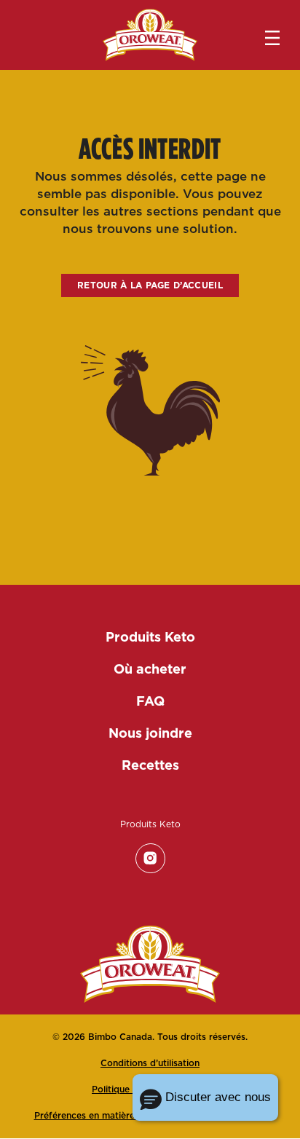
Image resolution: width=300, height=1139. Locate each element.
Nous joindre (150, 733)
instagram (150, 858)
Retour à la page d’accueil (150, 285)
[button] (205, 1097)
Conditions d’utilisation (150, 1062)
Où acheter (150, 669)
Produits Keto (150, 637)
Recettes (150, 765)
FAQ (150, 701)
